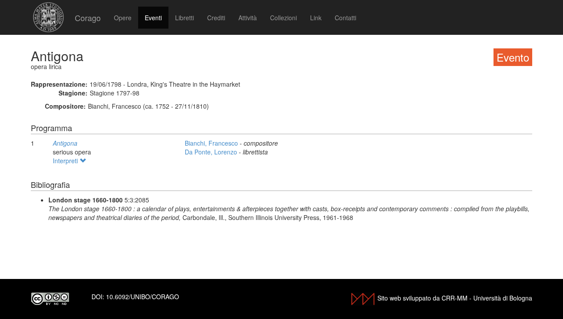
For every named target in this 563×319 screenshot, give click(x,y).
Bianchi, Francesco (212, 143)
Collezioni (283, 17)
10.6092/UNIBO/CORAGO (142, 296)
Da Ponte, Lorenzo (212, 151)
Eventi (153, 17)
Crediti (216, 17)
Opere (123, 17)
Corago (88, 17)
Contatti (345, 17)
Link (316, 17)
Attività (247, 17)
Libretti (184, 17)
